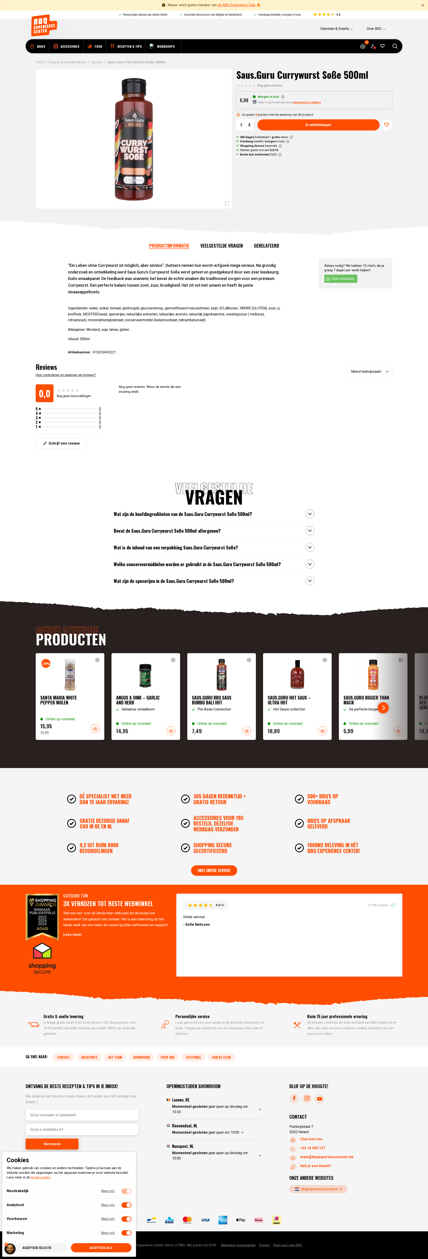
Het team (115, 1057)
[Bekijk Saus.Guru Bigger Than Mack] (373, 696)
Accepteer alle (101, 1247)
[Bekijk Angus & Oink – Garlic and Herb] (146, 696)
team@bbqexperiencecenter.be (327, 1157)
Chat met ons (311, 1139)
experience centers (307, 102)
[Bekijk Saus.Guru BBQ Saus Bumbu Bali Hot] (221, 696)
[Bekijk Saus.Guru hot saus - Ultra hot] (297, 696)
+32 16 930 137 (312, 1148)
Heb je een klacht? (315, 1166)
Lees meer (72, 934)
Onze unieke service (214, 870)
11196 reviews (378, 905)
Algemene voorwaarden (238, 1245)
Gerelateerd (266, 245)
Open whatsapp (343, 278)
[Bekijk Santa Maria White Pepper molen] (70, 696)
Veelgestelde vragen (221, 245)
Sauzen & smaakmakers (67, 62)
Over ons (168, 1057)
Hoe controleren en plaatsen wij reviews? (66, 375)
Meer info (108, 1191)
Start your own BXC (287, 1245)
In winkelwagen (318, 125)
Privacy (264, 1245)
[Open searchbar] (395, 46)
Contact (63, 1057)
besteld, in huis (262, 141)
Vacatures (89, 1057)
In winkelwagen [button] (95, 728)
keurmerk (258, 145)
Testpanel (193, 1057)
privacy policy (40, 1178)
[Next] (383, 707)
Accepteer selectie (37, 1247)
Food (40, 62)
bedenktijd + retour (264, 137)
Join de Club (221, 1057)
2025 (258, 154)
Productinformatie (169, 245)
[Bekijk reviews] (326, 14)
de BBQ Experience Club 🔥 (239, 5)
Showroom (141, 1057)
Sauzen (97, 62)
